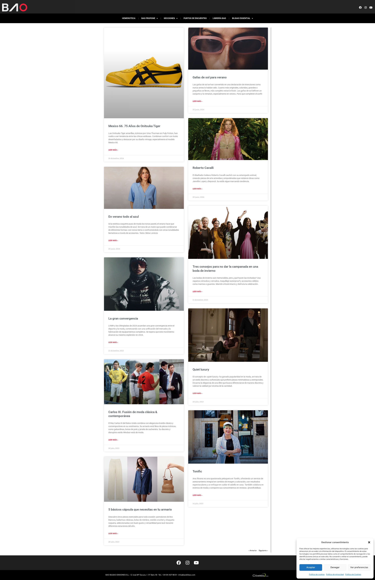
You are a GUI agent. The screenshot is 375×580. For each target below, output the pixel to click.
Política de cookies (317, 574)
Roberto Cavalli (203, 168)
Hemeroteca (128, 18)
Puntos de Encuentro (195, 18)
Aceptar (310, 567)
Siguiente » (263, 551)
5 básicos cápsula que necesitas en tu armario (140, 509)
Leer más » (113, 150)
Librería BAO (219, 18)
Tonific (197, 471)
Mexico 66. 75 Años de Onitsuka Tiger (134, 126)
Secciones (169, 18)
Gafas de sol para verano (210, 77)
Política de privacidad (335, 574)
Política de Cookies (353, 574)
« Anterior (253, 551)
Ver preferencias (359, 567)
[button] (369, 542)
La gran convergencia (123, 318)
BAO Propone (148, 18)
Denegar (335, 567)
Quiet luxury (201, 369)
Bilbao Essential (241, 18)
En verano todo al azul (123, 216)
